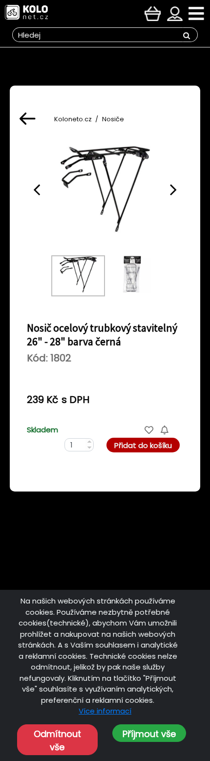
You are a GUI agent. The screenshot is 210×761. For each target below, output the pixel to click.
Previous (37, 189)
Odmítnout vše (57, 740)
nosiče (113, 119)
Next (173, 189)
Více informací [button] (105, 711)
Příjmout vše (149, 734)
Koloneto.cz (73, 119)
